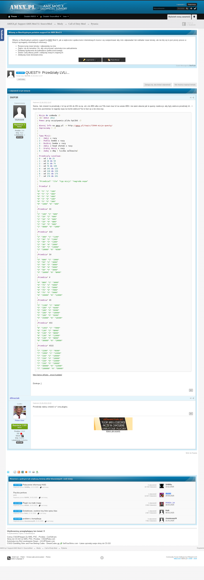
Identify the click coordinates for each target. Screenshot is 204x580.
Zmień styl (15, 557)
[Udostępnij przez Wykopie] (14, 472)
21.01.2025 (170, 521)
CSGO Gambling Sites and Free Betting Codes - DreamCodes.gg (33, 543)
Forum (13, 16)
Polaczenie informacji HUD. (34, 485)
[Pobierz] (37, 472)
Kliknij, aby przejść (113, 431)
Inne (65, 16)
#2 (191, 398)
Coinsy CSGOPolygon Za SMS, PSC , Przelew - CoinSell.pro (31, 537)
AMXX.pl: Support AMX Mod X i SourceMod (16, 548)
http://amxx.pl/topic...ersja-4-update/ (47, 375)
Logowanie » (181, 4)
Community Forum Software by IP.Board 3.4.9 (181, 557)
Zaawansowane (191, 8)
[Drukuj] (33, 472)
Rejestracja (192, 4)
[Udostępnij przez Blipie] (19, 472)
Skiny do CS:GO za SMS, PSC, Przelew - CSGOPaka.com (31, 539)
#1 (191, 97)
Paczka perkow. (20, 492)
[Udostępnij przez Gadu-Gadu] (26, 472)
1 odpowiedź (152, 494)
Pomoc (48, 557)
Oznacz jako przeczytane (35, 557)
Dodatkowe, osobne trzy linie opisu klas (40, 511)
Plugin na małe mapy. (32, 503)
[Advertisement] (57, 462)
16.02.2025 (170, 505)
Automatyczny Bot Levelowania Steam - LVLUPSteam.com (31, 541)
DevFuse (192, 65)
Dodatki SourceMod (50, 16)
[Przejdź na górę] (102, 557)
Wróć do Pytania (191, 453)
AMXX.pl (184, 558)
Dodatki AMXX (29, 16)
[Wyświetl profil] (19, 111)
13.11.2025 (170, 487)
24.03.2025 (170, 496)
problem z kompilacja (32, 518)
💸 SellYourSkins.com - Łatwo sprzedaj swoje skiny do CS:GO (85, 543)
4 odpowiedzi (152, 485)
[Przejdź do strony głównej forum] (38, 7)
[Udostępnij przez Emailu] (30, 472)
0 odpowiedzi (152, 519)
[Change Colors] (194, 8)
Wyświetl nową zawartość (179, 17)
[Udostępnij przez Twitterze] (8, 472)
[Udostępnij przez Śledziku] (23, 472)
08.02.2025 (170, 513)
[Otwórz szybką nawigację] (194, 16)
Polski (23, 557)
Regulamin (200, 548)
